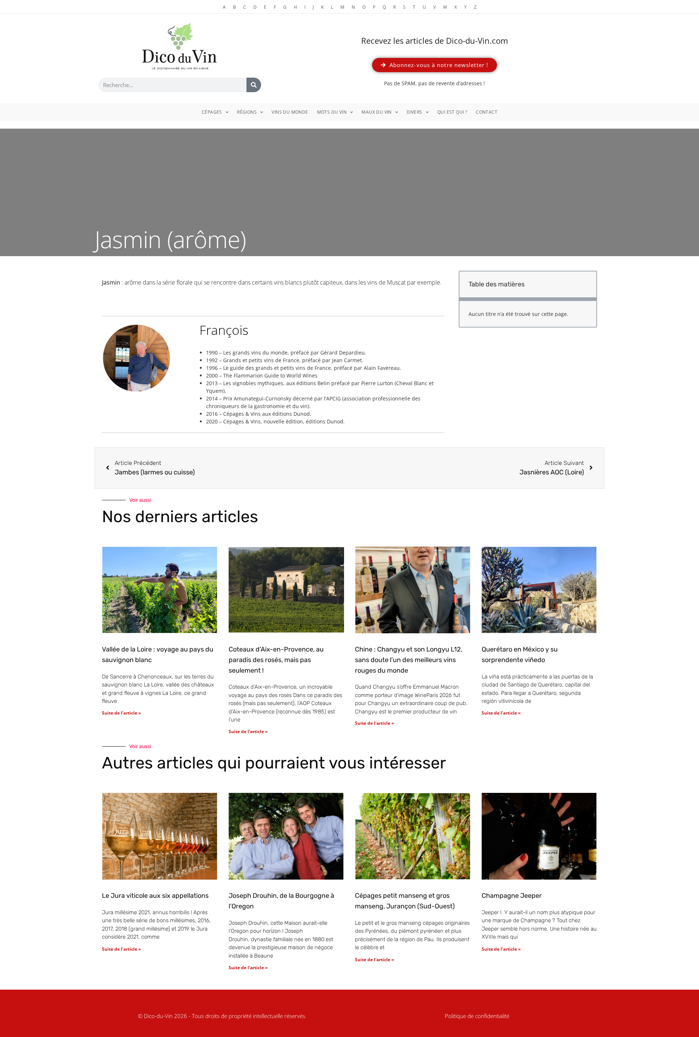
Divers (414, 112)
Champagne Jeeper (512, 896)
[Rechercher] (253, 85)
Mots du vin (332, 112)
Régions (247, 112)
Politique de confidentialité (477, 1016)
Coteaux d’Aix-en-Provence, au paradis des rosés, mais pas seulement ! (276, 659)
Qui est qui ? (452, 112)
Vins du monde (290, 112)
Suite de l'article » (121, 713)
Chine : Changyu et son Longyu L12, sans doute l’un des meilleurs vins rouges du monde (408, 659)
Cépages (212, 112)
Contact (486, 112)
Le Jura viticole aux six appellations (155, 896)
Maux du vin (376, 112)
